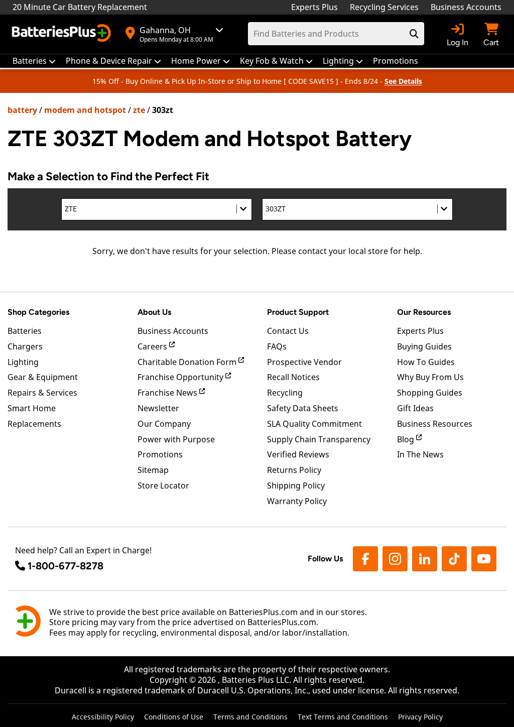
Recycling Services (384, 7)
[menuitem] (34, 61)
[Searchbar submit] (414, 34)
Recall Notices (293, 377)
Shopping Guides (429, 392)
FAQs (277, 346)
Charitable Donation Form (188, 362)
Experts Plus (314, 7)
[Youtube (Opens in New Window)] (483, 558)
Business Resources (434, 423)
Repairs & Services (42, 392)
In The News (420, 454)
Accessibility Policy (103, 716)
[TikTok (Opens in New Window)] (454, 558)
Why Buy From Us (430, 377)
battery (22, 109)
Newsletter (158, 408)
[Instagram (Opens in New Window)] (395, 558)
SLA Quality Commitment (314, 423)
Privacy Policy (420, 716)
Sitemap (153, 469)
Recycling (285, 392)
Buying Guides (424, 346)
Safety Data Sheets (302, 408)
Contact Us (288, 330)
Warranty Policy (297, 501)
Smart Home (32, 408)
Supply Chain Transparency (318, 439)
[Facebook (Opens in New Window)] (365, 558)
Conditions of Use (173, 716)
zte (139, 109)
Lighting (23, 362)
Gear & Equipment (43, 377)
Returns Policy (294, 469)
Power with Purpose (176, 439)
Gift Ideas (415, 408)
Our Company (164, 423)
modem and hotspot (85, 109)
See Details (403, 81)
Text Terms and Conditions (343, 716)
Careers (153, 346)
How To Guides (426, 362)
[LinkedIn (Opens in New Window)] (424, 558)
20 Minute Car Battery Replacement (80, 7)
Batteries (25, 330)
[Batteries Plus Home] (63, 34)
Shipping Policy (296, 485)
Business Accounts (466, 7)
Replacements (34, 423)
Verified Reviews (298, 454)
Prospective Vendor (304, 362)
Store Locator (163, 485)
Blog (406, 439)
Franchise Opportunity (181, 377)
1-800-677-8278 (65, 566)
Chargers (25, 346)
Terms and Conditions (250, 716)
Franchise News (168, 392)
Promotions (160, 454)
